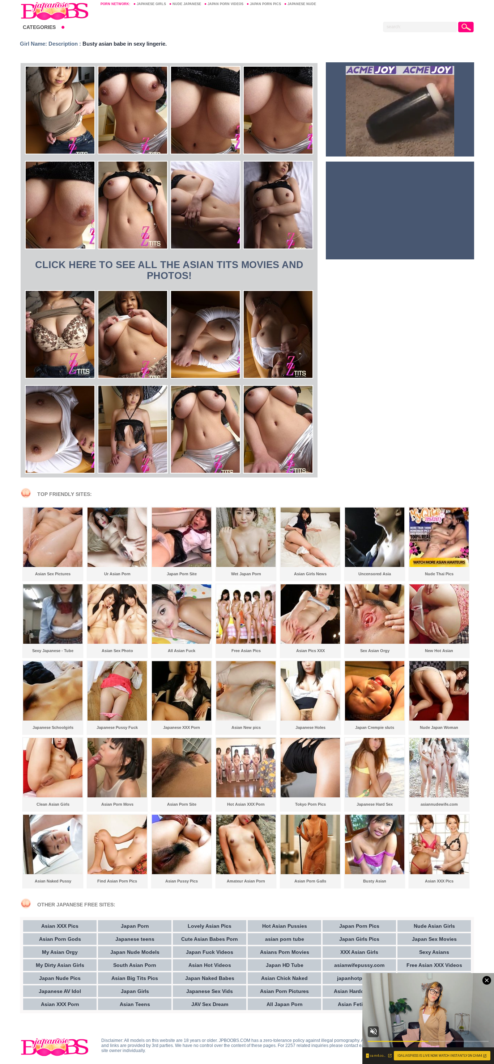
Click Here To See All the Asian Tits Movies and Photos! (169, 270)
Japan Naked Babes (209, 978)
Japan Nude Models (134, 952)
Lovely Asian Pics (209, 926)
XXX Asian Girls (359, 952)
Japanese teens (134, 939)
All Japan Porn (285, 1004)
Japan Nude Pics (60, 978)
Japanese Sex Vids (209, 991)
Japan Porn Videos (225, 4)
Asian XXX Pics (59, 926)
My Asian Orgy (60, 952)
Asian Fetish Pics (359, 1004)
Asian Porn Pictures (284, 991)
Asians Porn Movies (284, 952)
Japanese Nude (302, 4)
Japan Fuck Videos (209, 952)
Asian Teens (135, 1004)
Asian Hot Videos (209, 965)
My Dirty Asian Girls (60, 965)
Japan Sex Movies (434, 939)
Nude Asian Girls (434, 926)
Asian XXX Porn (60, 1004)
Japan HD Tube (284, 965)
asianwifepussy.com (359, 965)
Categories (39, 27)
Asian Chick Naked (284, 978)
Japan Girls (135, 991)
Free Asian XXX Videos (434, 965)
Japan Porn (135, 926)
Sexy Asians (434, 952)
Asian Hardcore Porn (359, 991)
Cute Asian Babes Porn (209, 939)
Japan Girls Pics (359, 939)
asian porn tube (284, 939)
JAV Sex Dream (209, 1004)
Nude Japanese (187, 4)
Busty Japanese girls (57, 11)
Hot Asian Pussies (284, 926)
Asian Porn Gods (60, 939)
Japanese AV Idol (60, 991)
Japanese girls (151, 4)
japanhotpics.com (359, 978)
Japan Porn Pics (265, 4)
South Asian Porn (134, 965)
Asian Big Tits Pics (134, 978)
